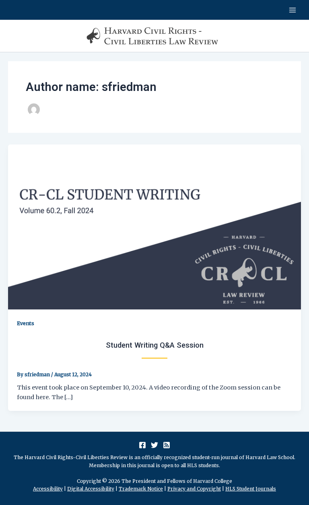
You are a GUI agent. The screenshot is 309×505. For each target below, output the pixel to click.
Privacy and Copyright (194, 489)
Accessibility (48, 489)
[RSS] (166, 445)
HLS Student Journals (250, 489)
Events (25, 323)
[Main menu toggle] (292, 10)
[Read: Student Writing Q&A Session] (154, 226)
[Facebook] (142, 445)
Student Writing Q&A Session (155, 345)
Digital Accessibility (90, 489)
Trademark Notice (141, 489)
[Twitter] (154, 445)
